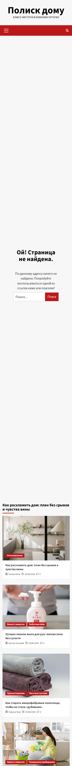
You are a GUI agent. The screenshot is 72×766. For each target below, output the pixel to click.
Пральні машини (16, 693)
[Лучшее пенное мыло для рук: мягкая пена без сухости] (36, 607)
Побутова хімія (37, 624)
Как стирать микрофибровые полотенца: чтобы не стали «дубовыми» (32, 705)
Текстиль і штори (38, 693)
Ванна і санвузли (16, 624)
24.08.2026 (30, 574)
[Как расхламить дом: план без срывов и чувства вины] (36, 538)
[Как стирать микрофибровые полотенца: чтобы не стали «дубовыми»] (36, 676)
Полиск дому (36, 10)
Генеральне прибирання (42, 762)
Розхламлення (15, 555)
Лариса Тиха (14, 712)
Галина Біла (14, 574)
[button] (6, 30)
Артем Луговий (16, 643)
